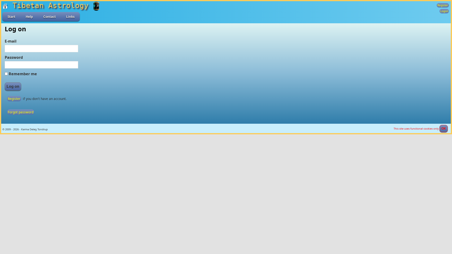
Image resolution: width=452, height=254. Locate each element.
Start (11, 16)
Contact (49, 16)
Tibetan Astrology (50, 5)
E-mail (10, 41)
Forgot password (20, 112)
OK (443, 128)
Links (70, 16)
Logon (444, 11)
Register (442, 5)
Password (14, 57)
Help (29, 16)
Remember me (23, 73)
